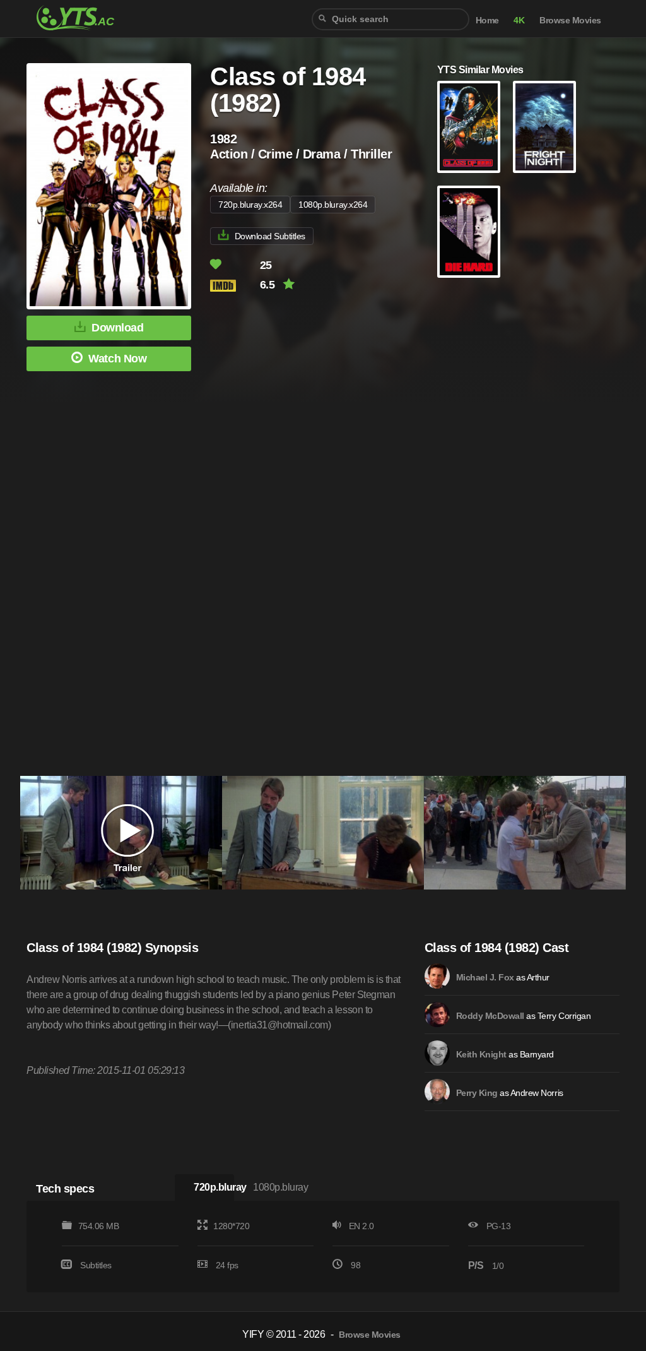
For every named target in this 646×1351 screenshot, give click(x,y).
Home (487, 20)
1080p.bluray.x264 (332, 204)
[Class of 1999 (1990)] (468, 127)
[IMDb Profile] (437, 976)
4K (519, 20)
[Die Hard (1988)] (468, 232)
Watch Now (117, 358)
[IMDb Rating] (233, 285)
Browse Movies (570, 20)
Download (117, 327)
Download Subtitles (270, 236)
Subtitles (96, 1265)
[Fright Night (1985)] (544, 127)
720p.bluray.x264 (250, 204)
